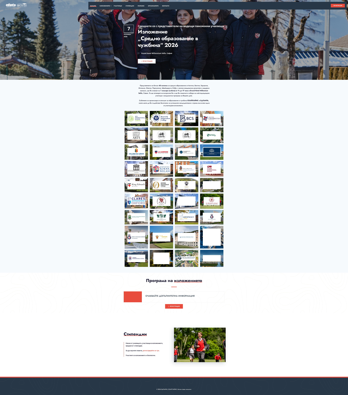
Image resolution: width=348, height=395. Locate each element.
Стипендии (130, 6)
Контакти (165, 6)
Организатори (153, 6)
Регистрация (338, 5)
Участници (118, 6)
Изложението (105, 6)
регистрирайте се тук (151, 351)
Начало (93, 6)
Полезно (141, 6)
